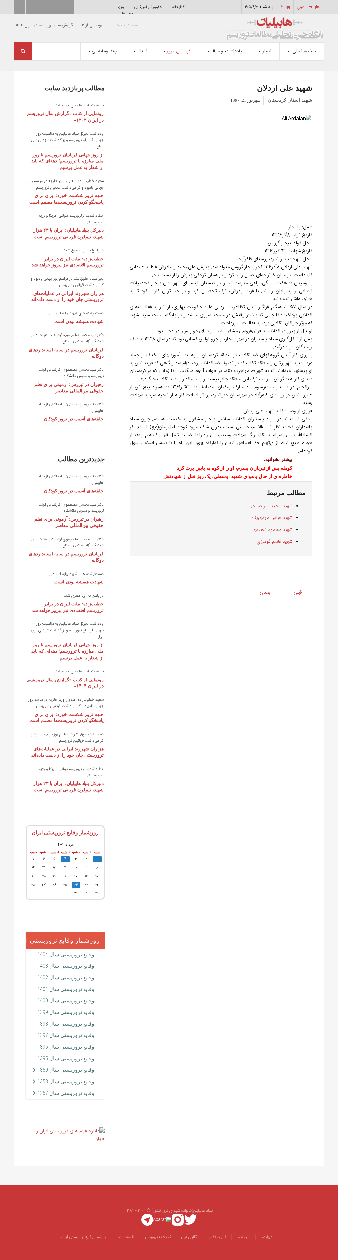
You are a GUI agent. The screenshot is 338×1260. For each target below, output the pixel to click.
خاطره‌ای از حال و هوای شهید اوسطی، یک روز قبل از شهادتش (227, 476)
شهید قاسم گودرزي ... (271, 542)
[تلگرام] (147, 1219)
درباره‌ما (266, 1237)
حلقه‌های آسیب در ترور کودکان (74, 418)
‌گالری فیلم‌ (189, 1237)
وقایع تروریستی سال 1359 (65, 1070)
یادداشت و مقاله (226, 51)
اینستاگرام (68, 7)
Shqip (286, 7)
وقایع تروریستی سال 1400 (65, 1001)
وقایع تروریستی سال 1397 (65, 1035)
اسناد (142, 51)
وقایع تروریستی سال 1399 (65, 1012)
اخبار (266, 51)
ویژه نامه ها (125, 10)
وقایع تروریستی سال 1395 (65, 1058)
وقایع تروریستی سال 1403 (65, 966)
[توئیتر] (190, 1219)
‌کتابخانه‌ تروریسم (157, 1237)
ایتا (44, 7)
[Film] (65, 1135)
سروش (56, 7)
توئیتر (19, 7)
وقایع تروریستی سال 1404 (65, 954)
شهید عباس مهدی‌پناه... (269, 518)
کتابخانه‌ (178, 7)
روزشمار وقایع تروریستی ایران (65, 832)
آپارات (32, 7)
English (315, 7)
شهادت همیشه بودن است (79, 321)
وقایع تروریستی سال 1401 (65, 989)
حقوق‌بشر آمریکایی (148, 7)
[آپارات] (162, 1219)
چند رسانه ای (104, 51)
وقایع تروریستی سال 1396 (65, 1047)
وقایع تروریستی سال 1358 (65, 1081)
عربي (300, 7)
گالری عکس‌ (216, 1237)
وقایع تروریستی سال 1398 (65, 1024)
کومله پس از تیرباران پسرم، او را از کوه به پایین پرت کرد (234, 468)
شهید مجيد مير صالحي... (268, 506)
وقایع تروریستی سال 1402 (65, 977)
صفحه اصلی (303, 51)
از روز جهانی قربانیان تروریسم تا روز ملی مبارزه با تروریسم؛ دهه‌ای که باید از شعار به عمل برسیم (67, 161)
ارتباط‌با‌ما (244, 1237)
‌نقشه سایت (125, 1237)
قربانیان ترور (179, 51)
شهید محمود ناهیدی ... (269, 530)
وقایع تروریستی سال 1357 (65, 1093)
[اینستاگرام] (177, 1219)
